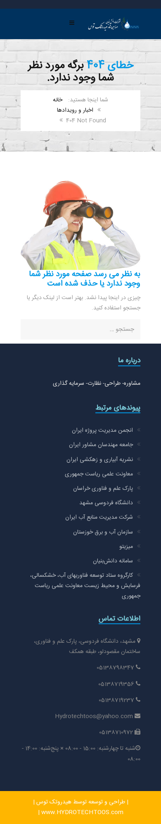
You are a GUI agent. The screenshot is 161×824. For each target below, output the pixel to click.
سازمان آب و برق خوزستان (103, 532)
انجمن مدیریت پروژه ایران (102, 430)
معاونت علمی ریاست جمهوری (99, 474)
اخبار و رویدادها (75, 110)
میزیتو (126, 547)
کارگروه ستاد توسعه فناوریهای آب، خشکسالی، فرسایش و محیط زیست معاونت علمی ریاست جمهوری (85, 586)
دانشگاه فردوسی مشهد (106, 503)
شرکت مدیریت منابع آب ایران (99, 517)
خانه (57, 100)
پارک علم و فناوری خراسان (103, 489)
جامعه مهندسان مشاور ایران (101, 445)
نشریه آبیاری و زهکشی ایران (99, 460)
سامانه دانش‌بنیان (113, 561)
